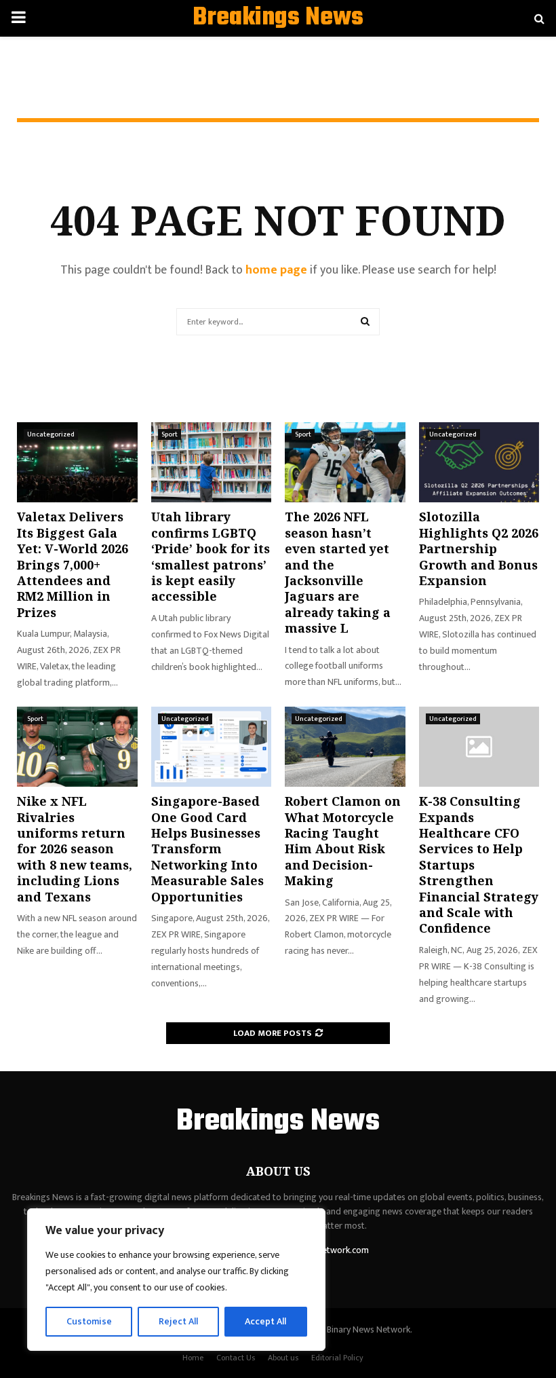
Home (192, 1358)
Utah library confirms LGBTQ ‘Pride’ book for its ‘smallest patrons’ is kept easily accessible (210, 556)
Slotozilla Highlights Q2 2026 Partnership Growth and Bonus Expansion (478, 548)
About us (283, 1358)
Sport (169, 434)
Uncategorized (51, 434)
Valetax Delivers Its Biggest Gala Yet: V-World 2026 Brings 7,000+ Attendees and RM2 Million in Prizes (72, 564)
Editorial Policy (337, 1358)
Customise (89, 1321)
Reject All (178, 1321)
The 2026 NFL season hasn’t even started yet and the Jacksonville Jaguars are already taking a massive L (338, 572)
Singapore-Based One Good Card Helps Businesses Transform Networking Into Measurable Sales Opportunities (207, 848)
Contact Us (235, 1358)
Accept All (265, 1321)
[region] (176, 1279)
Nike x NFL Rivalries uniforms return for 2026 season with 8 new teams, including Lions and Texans (74, 848)
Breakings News (278, 18)
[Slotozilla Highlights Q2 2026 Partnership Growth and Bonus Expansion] (479, 462)
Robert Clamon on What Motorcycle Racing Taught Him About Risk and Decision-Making (343, 841)
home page (276, 270)
